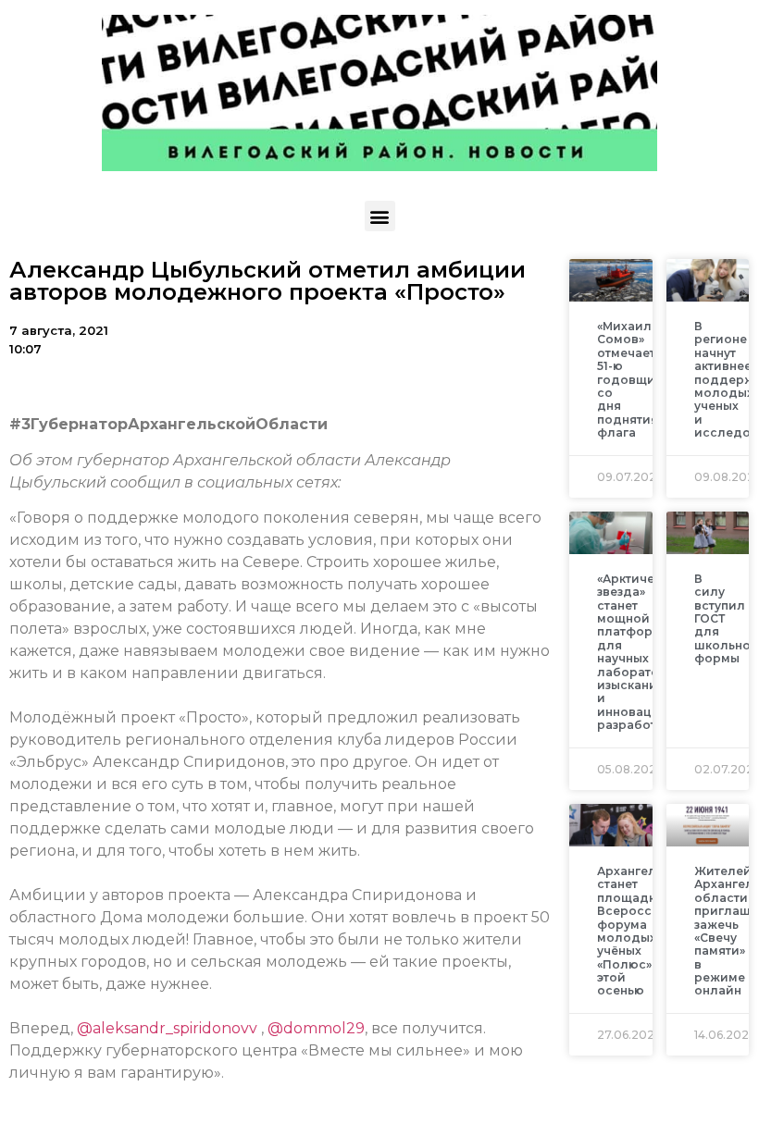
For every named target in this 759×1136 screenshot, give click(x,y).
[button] (380, 216)
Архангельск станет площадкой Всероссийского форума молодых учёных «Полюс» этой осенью (650, 931)
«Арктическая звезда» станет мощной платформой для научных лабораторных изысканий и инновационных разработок (648, 652)
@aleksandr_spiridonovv (167, 1028)
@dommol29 (316, 1028)
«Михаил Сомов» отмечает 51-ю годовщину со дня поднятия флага (633, 379)
